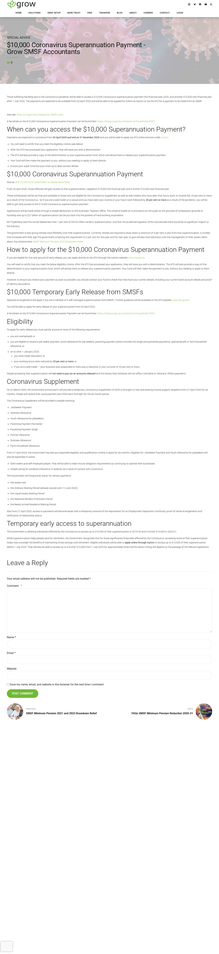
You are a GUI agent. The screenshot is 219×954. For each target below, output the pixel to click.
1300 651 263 (13, 825)
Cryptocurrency (120, 831)
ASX (115, 816)
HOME (18, 12)
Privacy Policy (153, 821)
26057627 (122, 862)
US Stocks (118, 826)
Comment (14, 585)
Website (11, 668)
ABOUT (133, 12)
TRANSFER (104, 12)
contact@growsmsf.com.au (20, 838)
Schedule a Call (154, 841)
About (79, 836)
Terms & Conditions (156, 826)
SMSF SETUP (54, 12)
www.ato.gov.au (180, 300)
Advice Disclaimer (155, 816)
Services (81, 821)
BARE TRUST (73, 12)
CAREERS (148, 12)
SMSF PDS (152, 831)
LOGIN (180, 12)
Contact (80, 841)
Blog (79, 831)
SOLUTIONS (34, 12)
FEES (89, 12)
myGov (164, 137)
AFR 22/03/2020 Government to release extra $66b (42, 182)
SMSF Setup (119, 841)
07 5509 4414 (13, 831)
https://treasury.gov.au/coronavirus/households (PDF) (126, 121)
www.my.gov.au (136, 257)
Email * (11, 653)
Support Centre (154, 836)
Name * (11, 637)
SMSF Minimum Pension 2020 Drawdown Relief (58, 241)
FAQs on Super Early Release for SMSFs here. (40, 114)
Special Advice (18, 37)
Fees (79, 826)
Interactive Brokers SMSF (125, 821)
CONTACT (165, 12)
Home (80, 816)
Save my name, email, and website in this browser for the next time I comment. (57, 684)
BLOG (120, 12)
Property (117, 836)
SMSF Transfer (120, 846)
